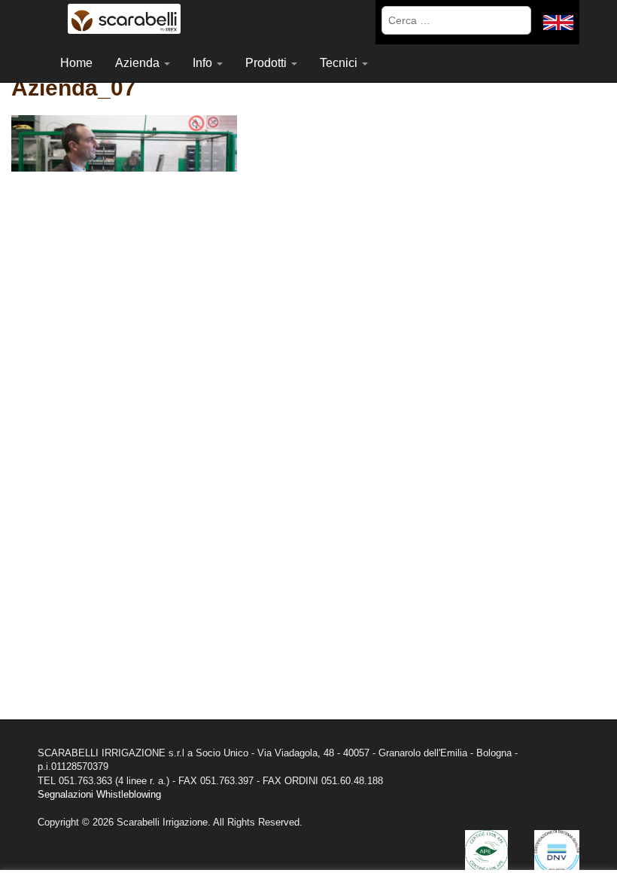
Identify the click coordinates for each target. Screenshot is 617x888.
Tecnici (340, 62)
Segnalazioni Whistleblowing (99, 794)
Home (76, 62)
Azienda (139, 62)
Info (204, 62)
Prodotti (267, 62)
